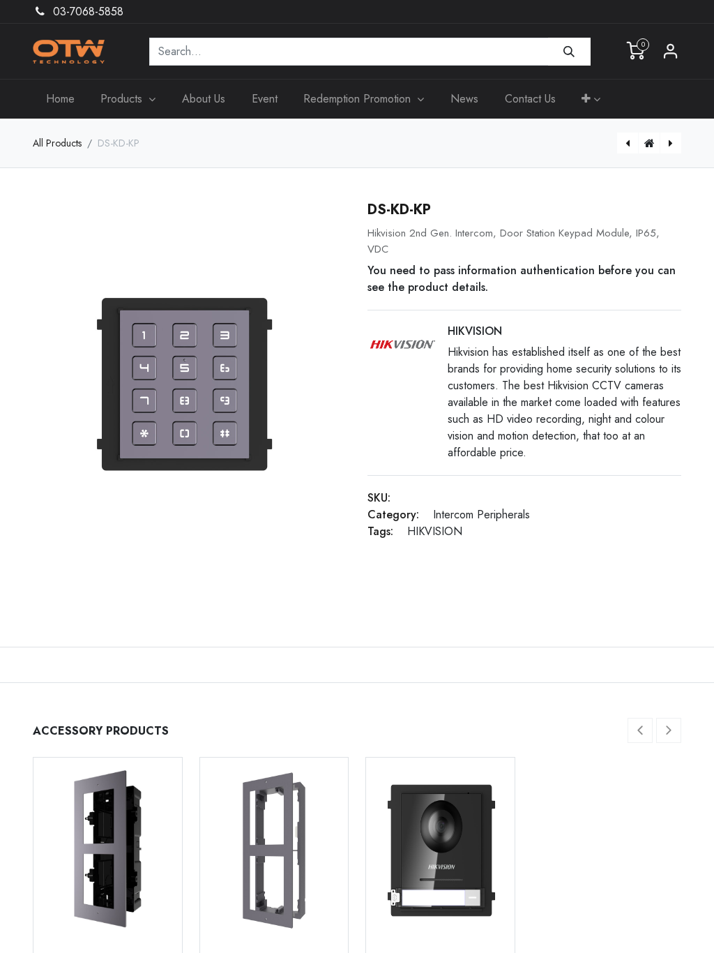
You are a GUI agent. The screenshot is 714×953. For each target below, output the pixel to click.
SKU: (378, 498)
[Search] (569, 52)
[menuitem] (60, 99)
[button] (590, 99)
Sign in (670, 51)
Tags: (380, 531)
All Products (57, 143)
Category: (393, 514)
